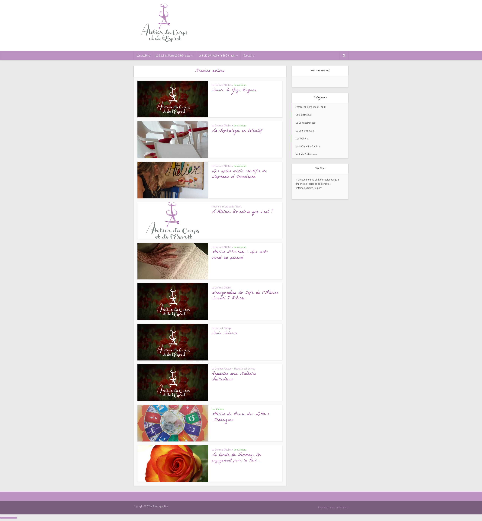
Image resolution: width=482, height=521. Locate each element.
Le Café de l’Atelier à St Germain (217, 55)
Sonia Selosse (224, 333)
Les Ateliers (143, 55)
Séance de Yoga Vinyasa (234, 90)
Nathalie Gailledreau (244, 368)
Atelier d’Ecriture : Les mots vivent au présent (240, 255)
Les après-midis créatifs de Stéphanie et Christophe (239, 174)
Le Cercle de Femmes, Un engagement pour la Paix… (236, 458)
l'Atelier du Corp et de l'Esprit (227, 206)
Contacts (248, 55)
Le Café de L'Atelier (221, 85)
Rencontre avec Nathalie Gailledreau (234, 377)
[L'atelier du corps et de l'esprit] (164, 22)
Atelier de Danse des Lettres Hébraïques (240, 417)
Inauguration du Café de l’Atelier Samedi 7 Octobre (245, 296)
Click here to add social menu (333, 507)
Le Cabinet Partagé (222, 328)
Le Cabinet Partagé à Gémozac (173, 55)
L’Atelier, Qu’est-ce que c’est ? (242, 212)
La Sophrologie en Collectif (237, 131)
